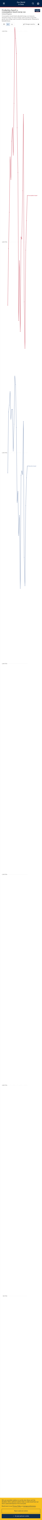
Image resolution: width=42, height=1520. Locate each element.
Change (30, 24)
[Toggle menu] (4, 3)
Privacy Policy (16, 1506)
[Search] (33, 3)
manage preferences (29, 1506)
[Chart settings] (38, 24)
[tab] (4, 24)
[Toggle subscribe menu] (38, 3)
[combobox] (33, 3)
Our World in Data (21, 3)
